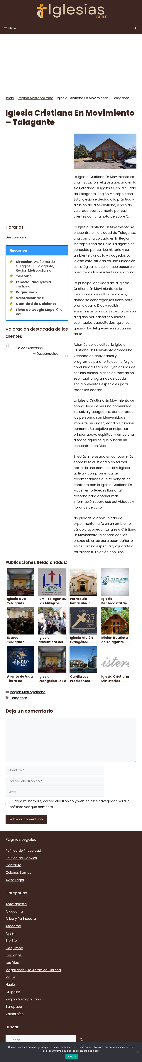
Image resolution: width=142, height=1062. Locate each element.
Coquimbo (14, 948)
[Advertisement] (71, 62)
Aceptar (72, 1056)
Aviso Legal (15, 880)
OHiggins (13, 991)
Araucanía (14, 911)
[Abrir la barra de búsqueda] (136, 28)
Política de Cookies (21, 858)
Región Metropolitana (35, 98)
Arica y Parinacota (21, 918)
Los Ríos (12, 962)
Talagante (18, 698)
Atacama (13, 926)
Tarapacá (14, 1006)
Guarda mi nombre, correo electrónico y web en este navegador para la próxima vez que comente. (70, 804)
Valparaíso (15, 1013)
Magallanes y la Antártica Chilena (33, 970)
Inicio (10, 98)
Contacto (13, 865)
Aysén (11, 933)
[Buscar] (81, 1039)
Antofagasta (16, 904)
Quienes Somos (18, 872)
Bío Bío (11, 940)
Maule (10, 977)
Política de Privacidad (23, 850)
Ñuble (10, 984)
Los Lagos (14, 955)
